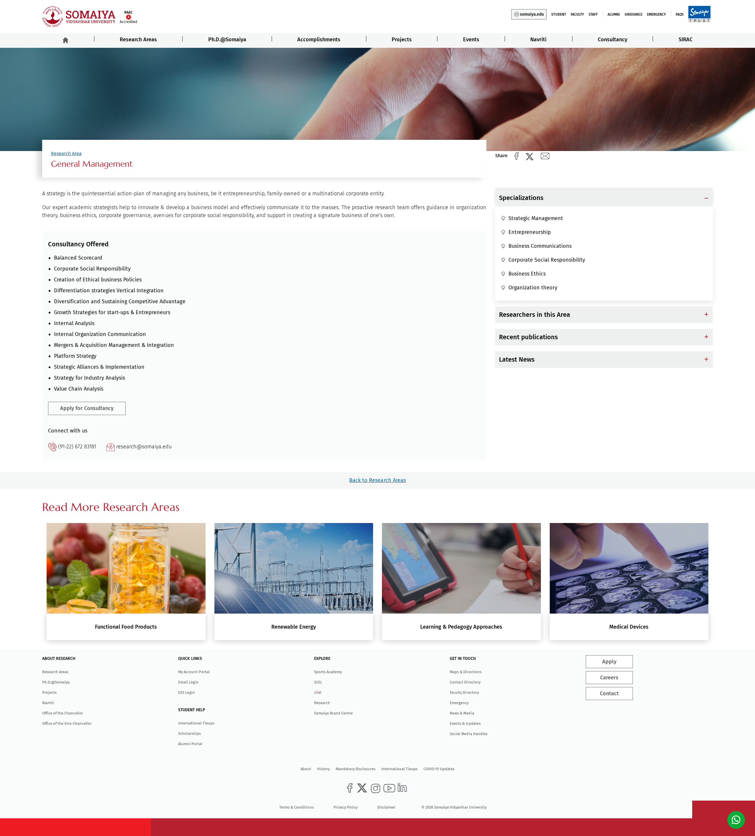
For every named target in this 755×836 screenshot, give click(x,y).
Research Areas (138, 39)
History (323, 769)
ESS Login (186, 692)
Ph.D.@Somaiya (227, 39)
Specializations (521, 198)
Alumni (614, 14)
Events (471, 39)
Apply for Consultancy (87, 408)
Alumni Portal (190, 744)
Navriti (538, 39)
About (306, 769)
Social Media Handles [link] (468, 734)
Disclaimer (386, 807)
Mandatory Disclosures (355, 769)
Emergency (656, 14)
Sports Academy (328, 672)
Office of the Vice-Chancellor (67, 723)
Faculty (577, 14)
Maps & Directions (465, 672)
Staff (593, 14)
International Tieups (196, 723)
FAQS (680, 14)
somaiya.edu (532, 14)
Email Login (188, 682)
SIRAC (685, 39)
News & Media (462, 713)
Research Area (66, 153)
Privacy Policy (345, 807)
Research (322, 703)
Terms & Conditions (296, 807)
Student (558, 14)
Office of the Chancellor (62, 713)
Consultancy (612, 39)
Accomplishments (318, 39)
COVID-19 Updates (439, 769)
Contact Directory (465, 682)
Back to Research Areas (377, 480)
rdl (317, 692)
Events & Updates (465, 723)
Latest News (516, 359)
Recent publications (528, 337)
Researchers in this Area (534, 315)
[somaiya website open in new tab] (699, 14)
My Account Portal (194, 672)
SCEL (318, 682)
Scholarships (189, 733)
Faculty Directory (464, 692)
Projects (402, 39)
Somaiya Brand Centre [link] (333, 713)
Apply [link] (609, 661)
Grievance (633, 14)
